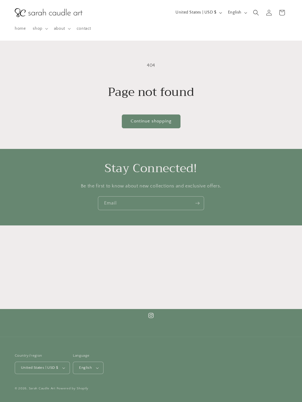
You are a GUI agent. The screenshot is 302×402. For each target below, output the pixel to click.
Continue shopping (151, 121)
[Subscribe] (197, 203)
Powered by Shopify (73, 388)
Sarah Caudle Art (42, 388)
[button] (39, 28)
